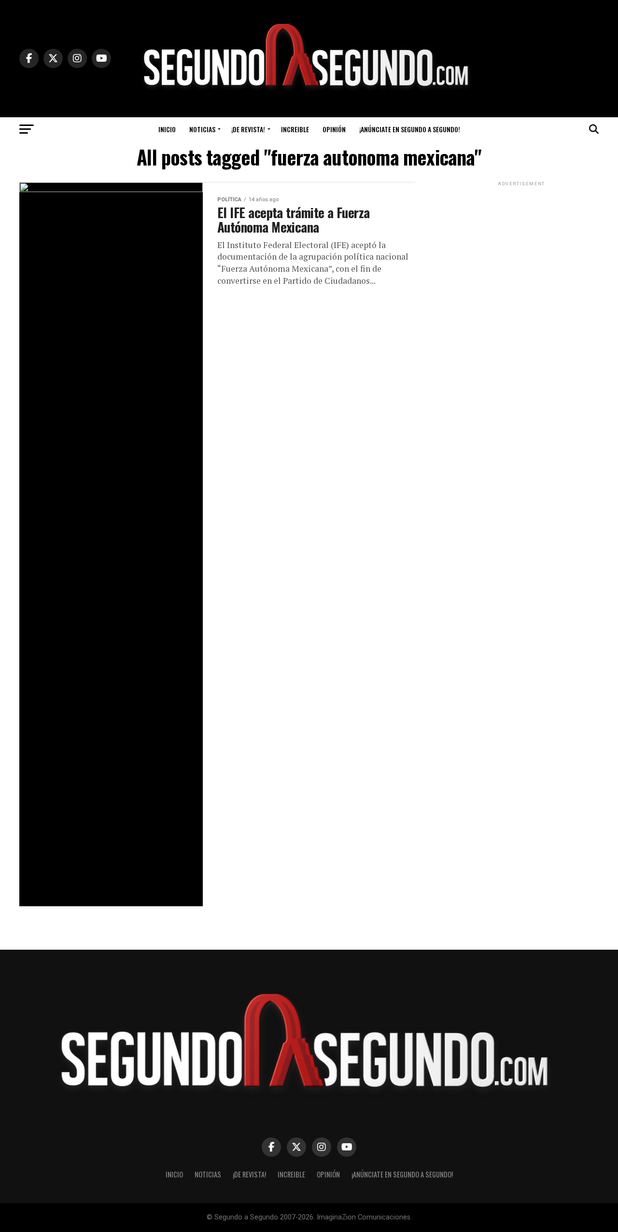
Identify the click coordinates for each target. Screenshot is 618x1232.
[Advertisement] (521, 248)
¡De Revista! (248, 129)
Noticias (202, 129)
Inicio (167, 129)
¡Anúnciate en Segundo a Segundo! (409, 129)
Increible (295, 129)
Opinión (334, 129)
